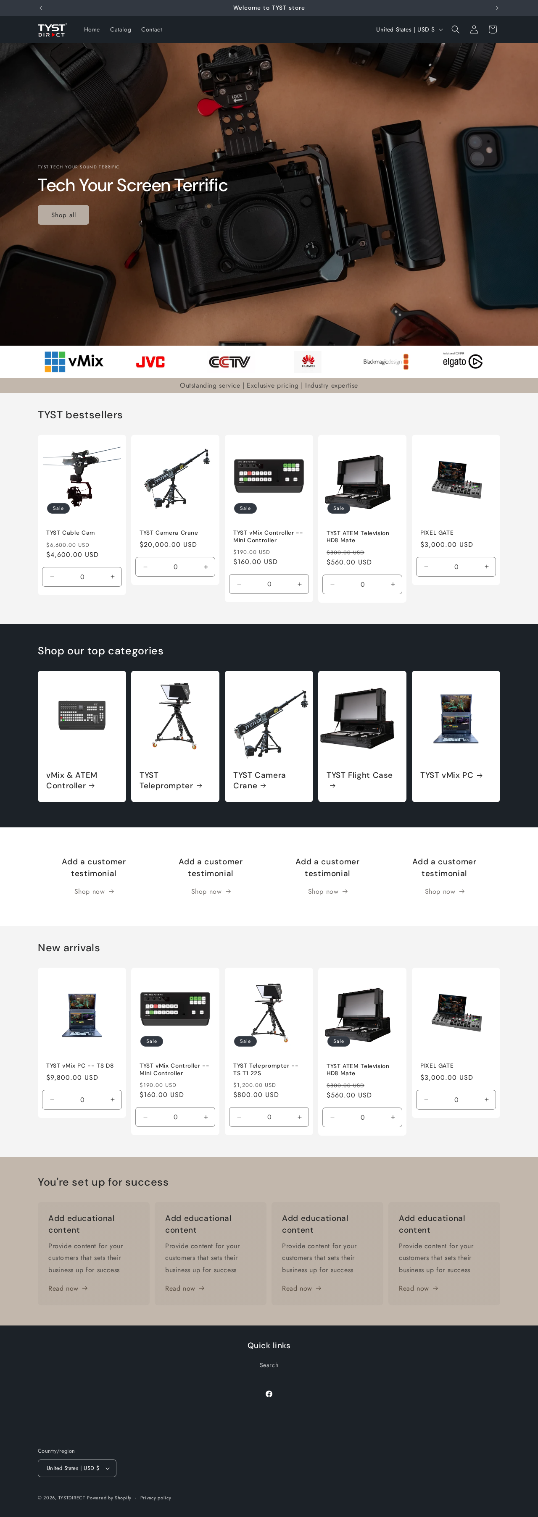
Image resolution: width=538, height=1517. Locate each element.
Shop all (63, 214)
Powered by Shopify (109, 1497)
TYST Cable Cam (70, 532)
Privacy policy (155, 1497)
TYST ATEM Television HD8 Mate (358, 536)
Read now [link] (63, 1288)
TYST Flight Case (360, 775)
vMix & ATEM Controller (72, 780)
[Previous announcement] (41, 8)
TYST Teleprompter (166, 780)
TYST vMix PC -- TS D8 (79, 1065)
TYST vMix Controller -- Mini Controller (268, 536)
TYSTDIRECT (71, 1497)
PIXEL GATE (437, 532)
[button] (455, 29)
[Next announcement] (497, 8)
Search (269, 1365)
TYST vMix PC (447, 775)
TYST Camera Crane (169, 532)
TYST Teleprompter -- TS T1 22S (266, 1069)
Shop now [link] (89, 891)
